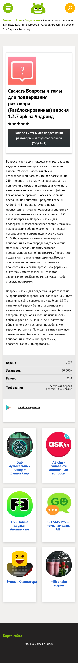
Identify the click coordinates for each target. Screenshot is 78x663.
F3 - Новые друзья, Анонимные (19, 525)
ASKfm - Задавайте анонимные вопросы (58, 468)
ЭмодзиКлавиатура (19, 582)
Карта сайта (12, 635)
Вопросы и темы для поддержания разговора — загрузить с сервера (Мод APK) (39, 138)
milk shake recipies (58, 583)
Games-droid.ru (44, 644)
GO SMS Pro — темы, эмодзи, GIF (58, 525)
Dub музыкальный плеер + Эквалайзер (19, 468)
